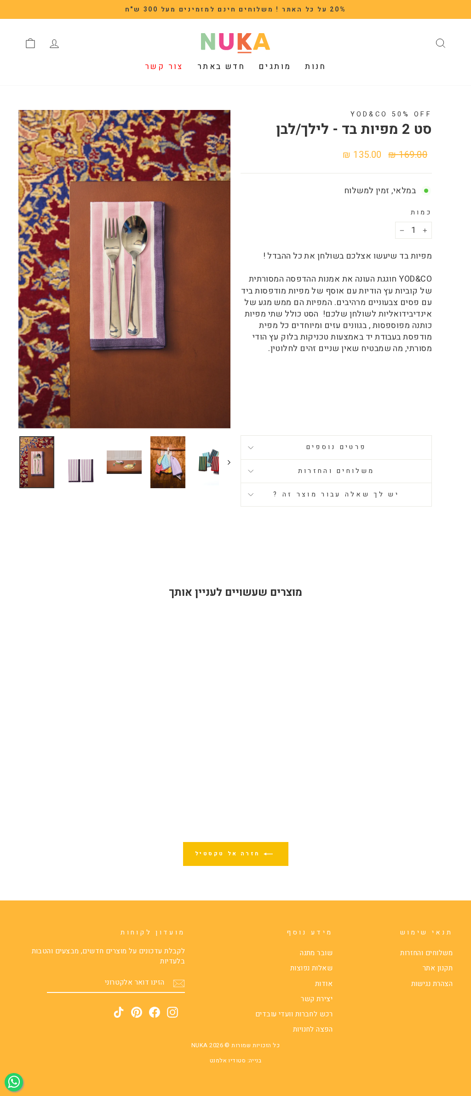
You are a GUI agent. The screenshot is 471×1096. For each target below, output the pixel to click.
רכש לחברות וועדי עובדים (294, 1014)
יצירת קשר (317, 999)
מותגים (275, 66)
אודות (324, 984)
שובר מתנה (316, 953)
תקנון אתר (438, 968)
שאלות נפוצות (311, 968)
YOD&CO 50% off (391, 114)
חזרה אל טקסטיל (229, 853)
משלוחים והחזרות (336, 471)
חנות (315, 66)
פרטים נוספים (336, 447)
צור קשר (164, 66)
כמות (421, 212)
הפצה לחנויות (313, 1029)
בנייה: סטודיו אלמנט (236, 1060)
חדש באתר (221, 66)
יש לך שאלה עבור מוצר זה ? (336, 494)
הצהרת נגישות (432, 984)
